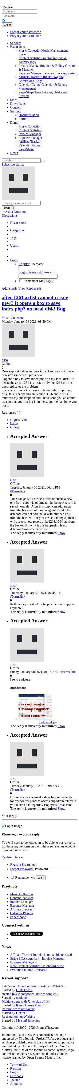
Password (49, 272)
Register (8, 7)
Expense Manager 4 (23, 962)
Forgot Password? (31, 272)
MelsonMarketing (28, 1020)
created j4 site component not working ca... (30, 994)
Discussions (9, 215)
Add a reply (9, 288)
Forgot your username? (25, 36)
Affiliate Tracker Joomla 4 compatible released (41, 954)
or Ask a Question (14, 212)
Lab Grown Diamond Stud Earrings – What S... (33, 986)
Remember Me (33, 281)
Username (37, 264)
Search (7, 207)
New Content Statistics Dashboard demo (37, 966)
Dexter (20, 1013)
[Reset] (43, 161)
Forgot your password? (25, 32)
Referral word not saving (18, 1009)
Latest (14, 423)
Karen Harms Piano (29, 1005)
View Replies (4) (29, 288)
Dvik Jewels (24, 990)
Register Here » (12, 857)
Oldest (14, 427)
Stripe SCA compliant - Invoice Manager (37, 958)
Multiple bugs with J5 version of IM (26, 1001)
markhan (22, 997)
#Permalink (17, 491)
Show (61, 533)
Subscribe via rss (13, 164)
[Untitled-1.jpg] (35, 718)
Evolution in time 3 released (28, 970)
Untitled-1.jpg (48, 722)
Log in (7, 24)
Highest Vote (18, 420)
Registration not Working (18, 1016)
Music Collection (13, 318)
